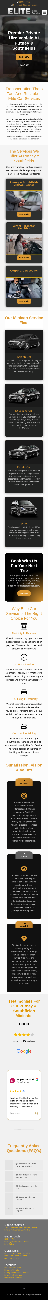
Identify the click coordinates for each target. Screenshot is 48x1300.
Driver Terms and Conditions (15, 1256)
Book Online (9, 1244)
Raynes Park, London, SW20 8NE (17, 1230)
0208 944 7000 (24, 2)
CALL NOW (24, 65)
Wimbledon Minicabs (12, 1267)
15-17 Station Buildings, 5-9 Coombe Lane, (21, 1227)
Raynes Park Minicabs (13, 1275)
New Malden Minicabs (13, 1277)
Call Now (24, 593)
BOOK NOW (24, 57)
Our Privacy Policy (11, 1258)
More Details (24, 214)
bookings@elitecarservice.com (25, 5)
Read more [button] (15, 1113)
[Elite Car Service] (24, 11)
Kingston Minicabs (11, 1270)
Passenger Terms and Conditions (17, 1253)
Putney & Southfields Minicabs (16, 1272)
